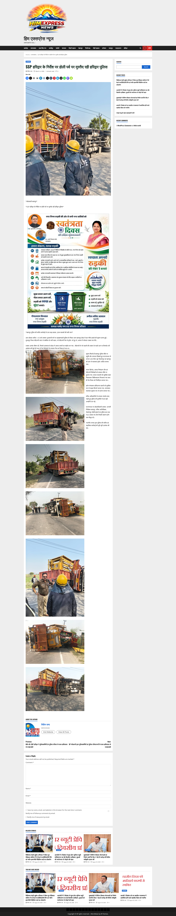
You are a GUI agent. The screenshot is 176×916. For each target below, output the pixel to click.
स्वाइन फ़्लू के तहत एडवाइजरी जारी (125, 113)
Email (28, 796)
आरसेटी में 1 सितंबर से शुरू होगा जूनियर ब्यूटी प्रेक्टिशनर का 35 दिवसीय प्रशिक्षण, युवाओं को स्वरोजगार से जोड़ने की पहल (68, 857)
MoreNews (94, 914)
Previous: (46, 744)
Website (28, 803)
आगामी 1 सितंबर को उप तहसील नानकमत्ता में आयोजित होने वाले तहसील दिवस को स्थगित (133, 896)
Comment (30, 762)
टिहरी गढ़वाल (72, 48)
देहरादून (80, 48)
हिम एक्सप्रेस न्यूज (39, 38)
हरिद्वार (125, 48)
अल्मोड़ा (26, 48)
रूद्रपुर (111, 48)
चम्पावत (64, 48)
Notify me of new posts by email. (38, 817)
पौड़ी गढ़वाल (96, 48)
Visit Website (48, 732)
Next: (90, 744)
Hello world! (137, 125)
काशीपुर (51, 48)
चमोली (57, 48)
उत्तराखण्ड (33, 48)
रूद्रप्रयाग (118, 48)
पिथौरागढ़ (87, 48)
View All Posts (63, 732)
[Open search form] (140, 48)
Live (149, 48)
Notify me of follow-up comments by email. (40, 813)
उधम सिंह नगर (42, 48)
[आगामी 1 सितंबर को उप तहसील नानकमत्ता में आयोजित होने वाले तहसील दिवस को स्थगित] (135, 883)
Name (28, 789)
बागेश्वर (104, 48)
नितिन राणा (29, 71)
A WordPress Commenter (124, 125)
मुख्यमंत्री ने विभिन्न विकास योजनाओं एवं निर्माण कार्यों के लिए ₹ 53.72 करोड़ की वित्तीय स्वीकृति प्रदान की (97, 857)
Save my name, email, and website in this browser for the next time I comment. (55, 810)
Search (118, 62)
